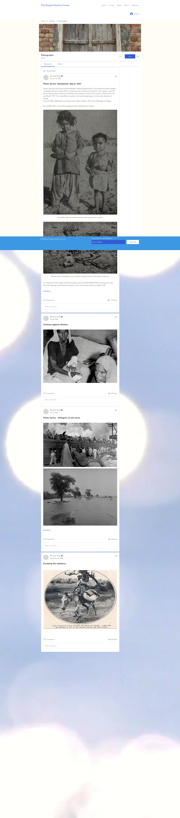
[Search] (120, 56)
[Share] (116, 76)
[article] (80, 185)
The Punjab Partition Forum (55, 5)
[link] (48, 64)
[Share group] (137, 56)
